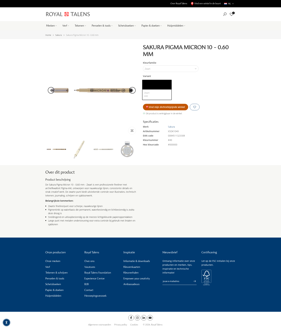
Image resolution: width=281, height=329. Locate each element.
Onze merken (52, 261)
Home (48, 35)
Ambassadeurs (131, 284)
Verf (64, 25)
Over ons (89, 261)
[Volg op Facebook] (131, 318)
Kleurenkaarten (131, 266)
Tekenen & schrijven (56, 272)
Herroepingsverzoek (95, 295)
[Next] (132, 90)
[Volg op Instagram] (137, 318)
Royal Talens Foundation (97, 272)
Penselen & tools (101, 25)
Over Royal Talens (178, 3)
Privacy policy (120, 324)
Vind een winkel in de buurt (207, 3)
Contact (88, 290)
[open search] (225, 14)
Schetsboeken (126, 25)
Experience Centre (94, 278)
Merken (50, 25)
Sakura (58, 35)
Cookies (134, 324)
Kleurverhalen (131, 272)
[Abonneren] (193, 281)
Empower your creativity (136, 278)
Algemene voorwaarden (99, 324)
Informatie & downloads (136, 261)
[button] (229, 3)
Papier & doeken (150, 25)
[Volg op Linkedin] (144, 318)
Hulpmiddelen (175, 25)
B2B (86, 284)
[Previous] (51, 90)
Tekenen (79, 25)
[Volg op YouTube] (150, 318)
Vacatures (89, 266)
